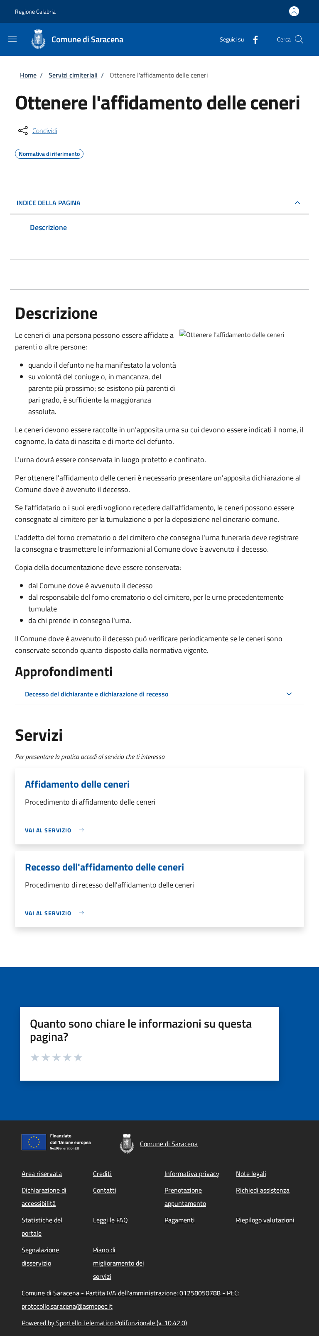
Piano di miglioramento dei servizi (118, 1263)
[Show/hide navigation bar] (12, 39)
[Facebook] (252, 39)
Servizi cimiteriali (73, 75)
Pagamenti (179, 1220)
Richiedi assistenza (263, 1190)
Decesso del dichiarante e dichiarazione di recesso (96, 694)
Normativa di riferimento (49, 152)
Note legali (251, 1173)
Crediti (102, 1173)
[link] (56, 830)
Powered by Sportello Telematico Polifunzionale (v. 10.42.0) (104, 1323)
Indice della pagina (49, 203)
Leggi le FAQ (110, 1220)
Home (28, 75)
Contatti (104, 1190)
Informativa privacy (191, 1173)
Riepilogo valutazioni (265, 1220)
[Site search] (299, 39)
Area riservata (42, 1173)
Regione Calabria (35, 11)
